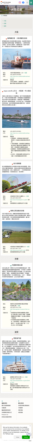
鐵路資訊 (4, 403)
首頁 (2, 15)
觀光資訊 (21, 403)
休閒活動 (20, 412)
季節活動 (20, 410)
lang (27, 2)
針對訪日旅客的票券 (7, 417)
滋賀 (5, 26)
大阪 (5, 20)
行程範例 (20, 407)
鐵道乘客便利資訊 (6, 410)
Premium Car (5, 414)
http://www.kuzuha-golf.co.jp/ (17, 250)
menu (31, 2)
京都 (5, 23)
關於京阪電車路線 (6, 405)
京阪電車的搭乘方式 (7, 412)
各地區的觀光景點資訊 (23, 405)
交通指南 (4, 407)
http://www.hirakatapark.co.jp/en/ (19, 199)
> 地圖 (25, 72)
